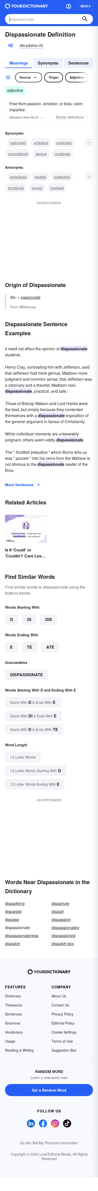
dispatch (12, 943)
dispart (58, 911)
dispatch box (63, 943)
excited (40, 176)
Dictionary (13, 995)
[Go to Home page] (26, 6)
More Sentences (19, 484)
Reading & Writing (19, 1050)
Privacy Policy (62, 1013)
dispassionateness (21, 935)
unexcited (64, 142)
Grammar (12, 1023)
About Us (59, 995)
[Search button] (84, 19)
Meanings (18, 63)
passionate (30, 297)
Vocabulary (14, 1032)
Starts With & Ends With (33, 702)
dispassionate (26, 674)
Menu (86, 6)
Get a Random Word (49, 1090)
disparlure (60, 903)
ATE (50, 647)
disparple (13, 911)
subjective (62, 176)
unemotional (18, 153)
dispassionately (65, 927)
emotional (16, 187)
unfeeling (41, 142)
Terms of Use (62, 1041)
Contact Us (60, 1004)
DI (29, 619)
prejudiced (18, 176)
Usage (10, 1041)
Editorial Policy (63, 1023)
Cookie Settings (64, 1032)
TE (29, 647)
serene (41, 153)
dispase (12, 919)
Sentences (78, 63)
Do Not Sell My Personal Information (49, 1142)
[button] (69, 6)
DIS (48, 619)
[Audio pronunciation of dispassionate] (10, 45)
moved (37, 187)
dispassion (61, 919)
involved (57, 187)
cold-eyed (18, 142)
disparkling (15, 903)
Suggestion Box (64, 1050)
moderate (62, 153)
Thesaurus (13, 1004)
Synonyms (48, 63)
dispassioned (63, 935)
